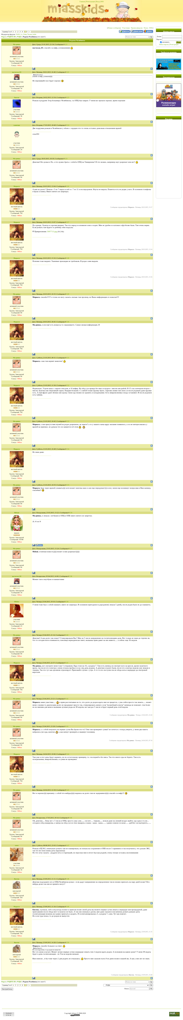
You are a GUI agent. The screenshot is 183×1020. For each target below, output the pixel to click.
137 (71, 549)
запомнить (165, 42)
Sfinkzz (16, 602)
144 (67, 754)
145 (67, 790)
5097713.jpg (52, 232)
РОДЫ (19, 37)
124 (68, 125)
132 (68, 385)
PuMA (18, 34)
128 (67, 258)
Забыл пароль (164, 44)
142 (67, 699)
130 (67, 322)
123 (68, 97)
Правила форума (137, 28)
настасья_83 (16, 72)
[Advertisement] (169, 160)
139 (67, 602)
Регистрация (90, 1)
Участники (126, 28)
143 (67, 726)
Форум (3, 37)
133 (68, 421)
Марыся (17, 186)
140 (67, 635)
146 (70, 818)
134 (68, 449)
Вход (98, 1)
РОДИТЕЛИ (11, 37)
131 (68, 358)
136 (71, 513)
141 (67, 663)
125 (66, 159)
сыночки (16, 125)
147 (68, 845)
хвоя (16, 845)
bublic (34, 34)
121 (66, 44)
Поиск (146, 28)
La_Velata (24, 34)
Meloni (16, 513)
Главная (82, 1)
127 (67, 222)
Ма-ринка (16, 44)
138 (70, 576)
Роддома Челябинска (30, 37)
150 (67, 942)
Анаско (16, 97)
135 (68, 485)
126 (67, 186)
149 (67, 907)
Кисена (16, 879)
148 (67, 879)
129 (67, 294)
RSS (102, 1)
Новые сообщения (114, 28)
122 (67, 72)
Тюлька (29, 34)
